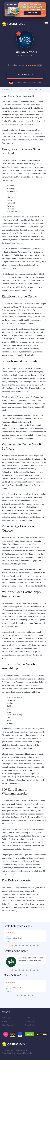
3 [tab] (19, 1011)
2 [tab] (16, 1011)
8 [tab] (37, 1011)
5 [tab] (26, 1011)
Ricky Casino (18, 1004)
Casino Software (8, 1092)
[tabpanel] (25, 1003)
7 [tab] (34, 1011)
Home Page (6, 1084)
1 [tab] (12, 1011)
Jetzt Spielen (25, 75)
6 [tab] (30, 1011)
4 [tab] (23, 1011)
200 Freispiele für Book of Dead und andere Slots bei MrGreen (28, 1027)
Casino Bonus (30, 1088)
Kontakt (5, 1088)
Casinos (28, 1084)
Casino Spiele (30, 1092)
